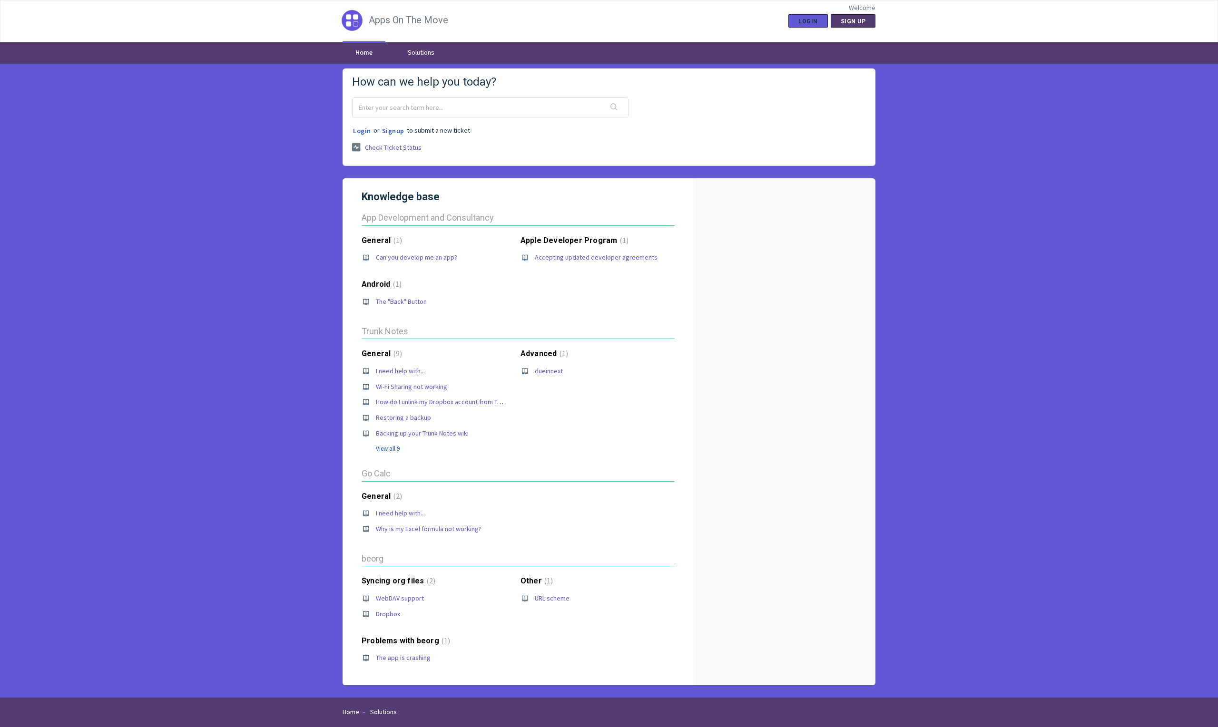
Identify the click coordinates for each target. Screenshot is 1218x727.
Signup (393, 130)
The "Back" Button (401, 301)
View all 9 (388, 449)
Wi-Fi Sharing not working (411, 386)
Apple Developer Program (573, 240)
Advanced (543, 353)
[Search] (614, 107)
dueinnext (549, 371)
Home (364, 52)
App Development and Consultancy (428, 218)
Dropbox (388, 614)
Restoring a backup (403, 417)
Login (362, 130)
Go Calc (376, 473)
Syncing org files (397, 580)
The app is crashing (403, 657)
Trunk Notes (385, 331)
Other (536, 580)
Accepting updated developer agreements (596, 257)
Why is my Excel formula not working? (428, 528)
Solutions (421, 52)
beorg (372, 558)
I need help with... (400, 371)
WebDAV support (400, 598)
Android (380, 284)
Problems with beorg (405, 640)
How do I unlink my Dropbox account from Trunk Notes (452, 401)
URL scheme (552, 598)
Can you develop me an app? (416, 257)
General (381, 240)
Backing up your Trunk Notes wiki (422, 433)
